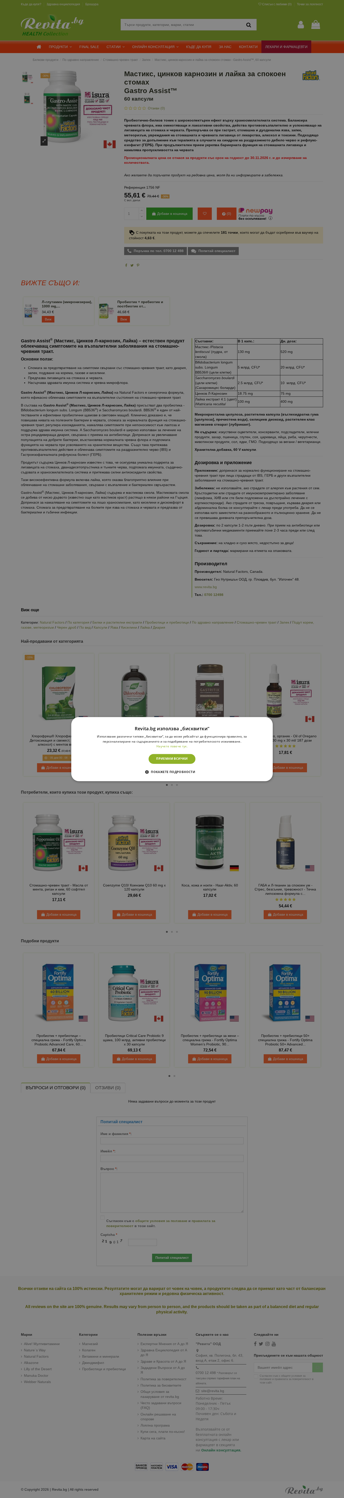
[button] (172, 772)
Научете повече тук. (172, 746)
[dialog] (172, 749)
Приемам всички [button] (172, 759)
